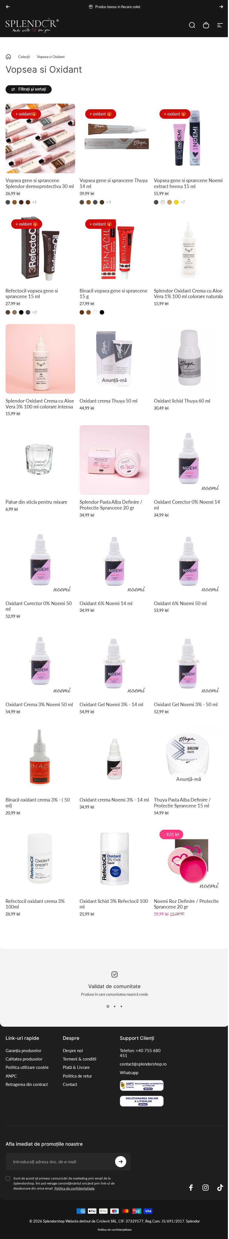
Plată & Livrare (75, 1067)
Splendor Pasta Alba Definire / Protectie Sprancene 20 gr (111, 505)
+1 (34, 202)
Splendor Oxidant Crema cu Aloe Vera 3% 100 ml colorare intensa (40, 404)
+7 (183, 202)
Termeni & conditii (78, 1059)
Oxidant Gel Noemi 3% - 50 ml (186, 704)
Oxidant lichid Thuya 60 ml (182, 401)
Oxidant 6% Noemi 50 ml (180, 603)
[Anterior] (8, 6)
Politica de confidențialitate (74, 1188)
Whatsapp (127, 1072)
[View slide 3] (119, 1006)
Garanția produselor (23, 1050)
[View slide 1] (105, 1006)
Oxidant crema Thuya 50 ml (108, 401)
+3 (108, 202)
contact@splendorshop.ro (141, 1064)
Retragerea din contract (27, 1089)
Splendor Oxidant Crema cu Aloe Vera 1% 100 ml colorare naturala (188, 293)
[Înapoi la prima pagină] (8, 57)
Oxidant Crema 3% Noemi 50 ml (39, 704)
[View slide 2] (112, 1006)
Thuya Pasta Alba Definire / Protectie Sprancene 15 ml (182, 802)
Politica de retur (76, 1076)
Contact (69, 1084)
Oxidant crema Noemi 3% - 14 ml (114, 800)
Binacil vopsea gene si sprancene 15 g (113, 293)
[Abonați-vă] (119, 1161)
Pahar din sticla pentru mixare (36, 502)
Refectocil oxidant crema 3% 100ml (35, 904)
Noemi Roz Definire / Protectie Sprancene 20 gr (186, 904)
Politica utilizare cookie (20, 1070)
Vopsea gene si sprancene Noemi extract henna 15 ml (188, 183)
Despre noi (72, 1050)
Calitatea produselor (24, 1059)
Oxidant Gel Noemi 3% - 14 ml (111, 704)
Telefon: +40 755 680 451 (138, 1053)
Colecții (24, 56)
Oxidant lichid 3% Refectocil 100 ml (114, 904)
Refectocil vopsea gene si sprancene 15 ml (32, 293)
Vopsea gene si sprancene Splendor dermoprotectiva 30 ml (40, 183)
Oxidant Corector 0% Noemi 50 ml (39, 606)
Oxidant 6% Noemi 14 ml (106, 603)
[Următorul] (221, 6)
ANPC (11, 1081)
